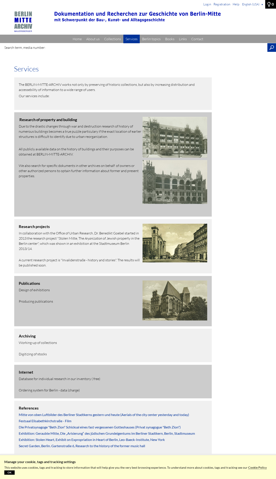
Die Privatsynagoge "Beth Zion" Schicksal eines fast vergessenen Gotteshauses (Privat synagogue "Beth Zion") (100, 427)
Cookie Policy (257, 467)
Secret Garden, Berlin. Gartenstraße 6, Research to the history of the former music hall (82, 446)
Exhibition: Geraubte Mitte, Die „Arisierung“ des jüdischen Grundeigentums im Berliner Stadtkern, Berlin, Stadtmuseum (107, 433)
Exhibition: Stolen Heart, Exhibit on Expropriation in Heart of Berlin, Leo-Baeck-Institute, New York (92, 439)
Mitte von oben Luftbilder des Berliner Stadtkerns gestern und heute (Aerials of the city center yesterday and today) (104, 415)
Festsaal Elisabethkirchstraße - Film (45, 421)
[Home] (138, 22)
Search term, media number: (24, 47)
